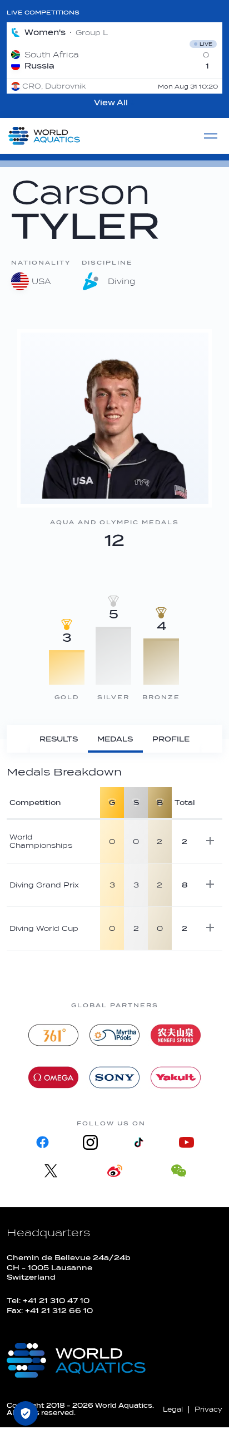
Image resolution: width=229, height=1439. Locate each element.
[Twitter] (51, 1171)
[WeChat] (179, 1171)
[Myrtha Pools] (114, 1035)
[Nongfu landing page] (175, 1035)
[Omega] (53, 1077)
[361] (53, 1035)
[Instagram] (90, 1142)
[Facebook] (43, 1142)
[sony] (114, 1077)
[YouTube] (186, 1142)
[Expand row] (210, 840)
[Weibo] (115, 1171)
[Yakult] (175, 1077)
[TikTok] (138, 1142)
